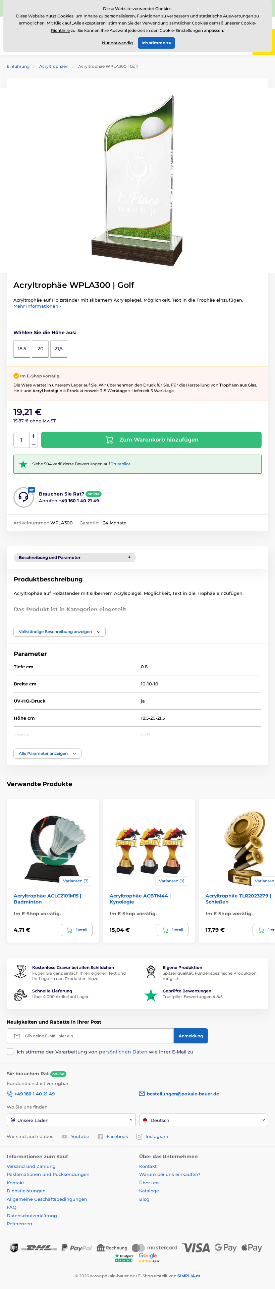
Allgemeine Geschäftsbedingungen (47, 1199)
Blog (144, 1199)
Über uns (149, 1182)
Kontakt (15, 1182)
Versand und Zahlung (31, 1166)
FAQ (11, 1207)
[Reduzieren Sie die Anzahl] (34, 444)
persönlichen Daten (123, 1052)
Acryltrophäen (53, 66)
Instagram (157, 1136)
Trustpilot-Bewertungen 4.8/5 (193, 996)
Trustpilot (120, 463)
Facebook (117, 1136)
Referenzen (19, 1223)
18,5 (22, 349)
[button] (59, 631)
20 (40, 349)
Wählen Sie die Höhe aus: (44, 332)
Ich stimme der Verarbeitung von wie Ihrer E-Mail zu (105, 1052)
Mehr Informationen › (37, 306)
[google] (150, 1257)
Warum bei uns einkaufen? (169, 1174)
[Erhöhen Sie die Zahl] (34, 436)
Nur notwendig (117, 42)
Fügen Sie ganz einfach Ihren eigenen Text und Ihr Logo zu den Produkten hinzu (79, 976)
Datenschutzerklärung (32, 1215)
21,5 (59, 349)
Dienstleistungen (26, 1190)
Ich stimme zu (156, 42)
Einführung (18, 66)
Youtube (80, 1136)
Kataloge (149, 1190)
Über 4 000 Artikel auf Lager (60, 996)
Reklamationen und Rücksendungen (49, 1174)
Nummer (22, 440)
